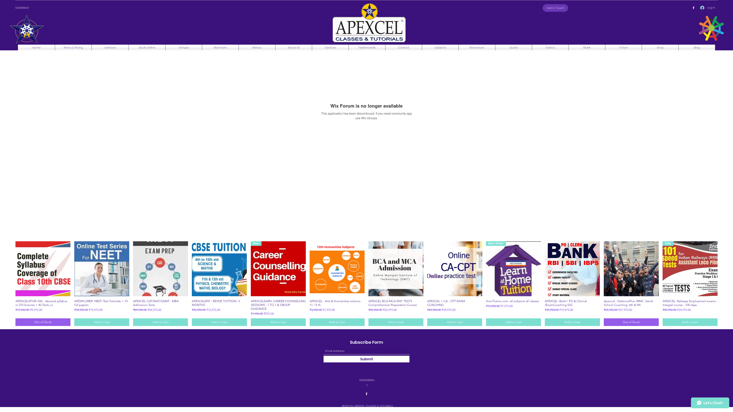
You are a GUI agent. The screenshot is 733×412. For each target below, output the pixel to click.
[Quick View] (42, 268)
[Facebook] (693, 8)
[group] (366, 283)
